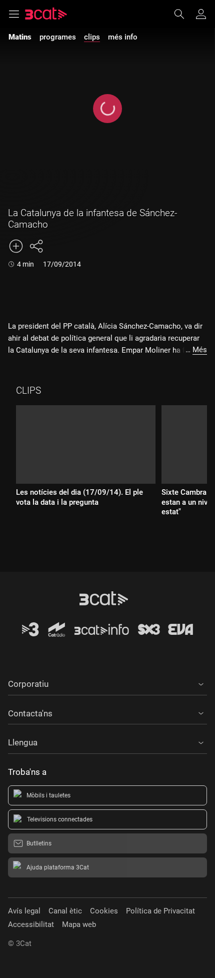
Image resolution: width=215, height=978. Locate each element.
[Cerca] (184, 14)
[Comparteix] (36, 246)
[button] (107, 682)
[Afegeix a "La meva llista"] (16, 246)
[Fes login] (201, 14)
